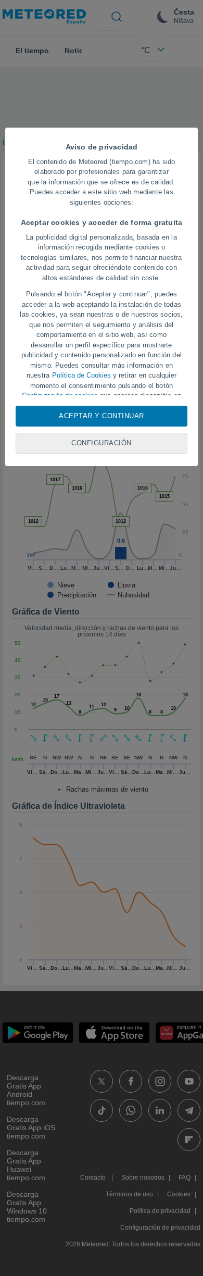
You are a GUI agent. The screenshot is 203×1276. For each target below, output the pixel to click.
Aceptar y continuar (101, 416)
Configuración (101, 443)
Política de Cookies (81, 375)
